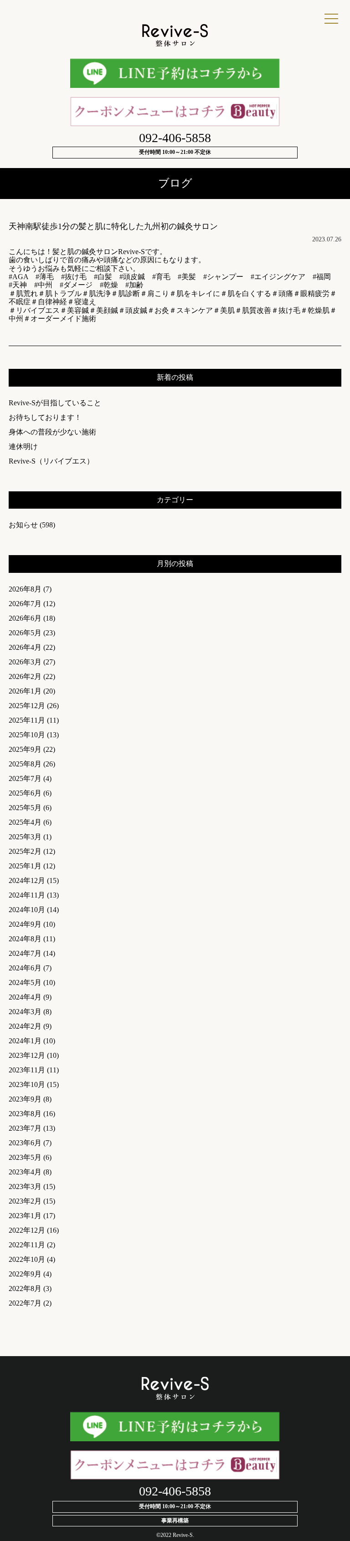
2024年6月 (25, 968)
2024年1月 (25, 1041)
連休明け (23, 446)
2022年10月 (27, 1259)
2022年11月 (27, 1245)
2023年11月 (27, 1070)
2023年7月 (25, 1128)
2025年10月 (27, 735)
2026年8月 (25, 589)
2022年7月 (25, 1303)
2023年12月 (27, 1055)
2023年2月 (25, 1201)
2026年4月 (25, 647)
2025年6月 (25, 793)
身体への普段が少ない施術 (52, 432)
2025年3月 (25, 837)
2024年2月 (25, 1026)
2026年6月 (25, 618)
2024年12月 (27, 880)
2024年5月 (25, 982)
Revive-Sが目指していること (55, 403)
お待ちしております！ (45, 417)
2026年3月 (25, 662)
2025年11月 (27, 720)
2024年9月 (25, 924)
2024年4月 (25, 997)
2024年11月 (27, 895)
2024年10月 (27, 909)
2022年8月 (25, 1288)
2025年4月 (25, 822)
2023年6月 (25, 1143)
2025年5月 (25, 807)
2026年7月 (25, 603)
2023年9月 (25, 1099)
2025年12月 (27, 705)
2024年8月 (25, 939)
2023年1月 (25, 1216)
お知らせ (23, 525)
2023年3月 (25, 1186)
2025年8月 (25, 764)
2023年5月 (25, 1157)
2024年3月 (25, 1011)
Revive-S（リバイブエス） (51, 461)
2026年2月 (25, 676)
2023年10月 (27, 1084)
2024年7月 (25, 953)
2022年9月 (25, 1274)
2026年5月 (25, 633)
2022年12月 (27, 1230)
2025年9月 (25, 749)
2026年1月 (25, 691)
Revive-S (183, 1535)
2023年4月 (25, 1172)
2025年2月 (25, 851)
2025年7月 (25, 778)
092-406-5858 (175, 138)
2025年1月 (25, 866)
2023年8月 (25, 1113)
